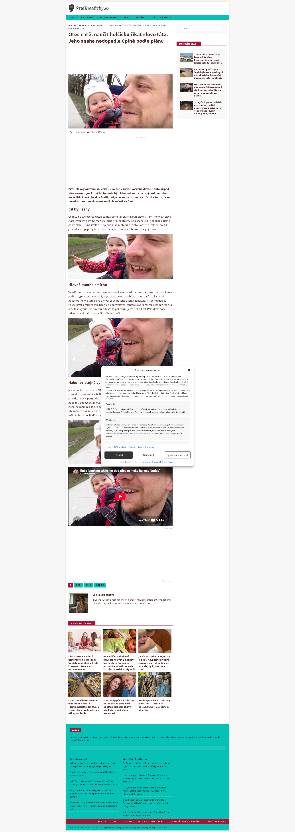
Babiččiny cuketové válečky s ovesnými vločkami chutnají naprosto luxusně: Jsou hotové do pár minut (94, 783)
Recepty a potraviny (107, 17)
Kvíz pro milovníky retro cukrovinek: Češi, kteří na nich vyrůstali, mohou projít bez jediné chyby (92, 765)
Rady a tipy (87, 17)
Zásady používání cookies (150, 821)
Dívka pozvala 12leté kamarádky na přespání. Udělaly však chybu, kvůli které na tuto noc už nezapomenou (83, 663)
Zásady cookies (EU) (216, 821)
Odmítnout (148, 455)
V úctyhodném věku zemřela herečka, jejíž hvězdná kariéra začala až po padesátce (146, 814)
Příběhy (128, 17)
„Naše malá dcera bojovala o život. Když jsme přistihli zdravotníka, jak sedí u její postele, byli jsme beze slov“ (154, 663)
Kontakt (171, 462)
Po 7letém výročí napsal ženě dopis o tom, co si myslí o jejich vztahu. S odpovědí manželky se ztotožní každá (208, 73)
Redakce (102, 821)
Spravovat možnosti (177, 455)
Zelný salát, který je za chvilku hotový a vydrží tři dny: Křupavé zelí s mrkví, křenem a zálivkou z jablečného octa (94, 805)
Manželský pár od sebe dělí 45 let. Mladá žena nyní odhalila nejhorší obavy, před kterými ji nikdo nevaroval (119, 707)
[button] (189, 370)
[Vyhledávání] (201, 28)
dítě (78, 585)
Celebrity (73, 17)
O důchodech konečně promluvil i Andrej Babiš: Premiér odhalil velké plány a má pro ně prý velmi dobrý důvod (145, 803)
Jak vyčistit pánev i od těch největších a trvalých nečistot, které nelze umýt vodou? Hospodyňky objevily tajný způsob (208, 108)
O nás (115, 821)
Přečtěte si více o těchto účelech (141, 447)
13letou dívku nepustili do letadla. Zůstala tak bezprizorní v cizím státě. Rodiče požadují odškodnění (208, 58)
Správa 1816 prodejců (117, 447)
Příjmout (118, 455)
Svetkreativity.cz (114, 737)
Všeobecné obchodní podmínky (184, 821)
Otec (88, 585)
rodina (100, 585)
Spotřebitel (142, 17)
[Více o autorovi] (142, 602)
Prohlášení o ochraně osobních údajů (151, 462)
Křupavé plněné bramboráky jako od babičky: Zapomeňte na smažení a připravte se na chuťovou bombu (93, 793)
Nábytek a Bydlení (162, 17)
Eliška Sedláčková (103, 594)
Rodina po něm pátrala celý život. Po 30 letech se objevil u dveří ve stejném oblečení (154, 705)
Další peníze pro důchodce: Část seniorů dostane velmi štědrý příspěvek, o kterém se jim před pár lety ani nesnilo (208, 90)
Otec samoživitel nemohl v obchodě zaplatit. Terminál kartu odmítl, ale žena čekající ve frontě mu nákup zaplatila (83, 707)
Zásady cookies (127, 462)
